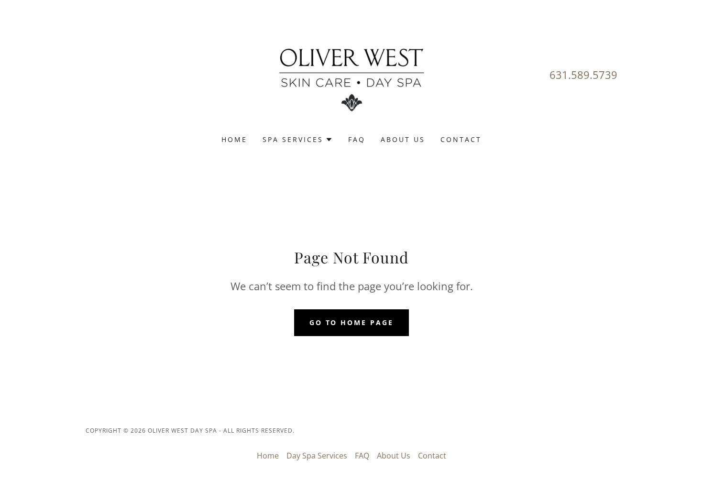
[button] (298, 139)
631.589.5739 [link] (583, 74)
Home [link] (234, 139)
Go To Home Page (351, 322)
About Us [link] (403, 139)
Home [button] (268, 455)
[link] (351, 73)
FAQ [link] (356, 139)
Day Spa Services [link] (316, 455)
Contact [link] (461, 139)
